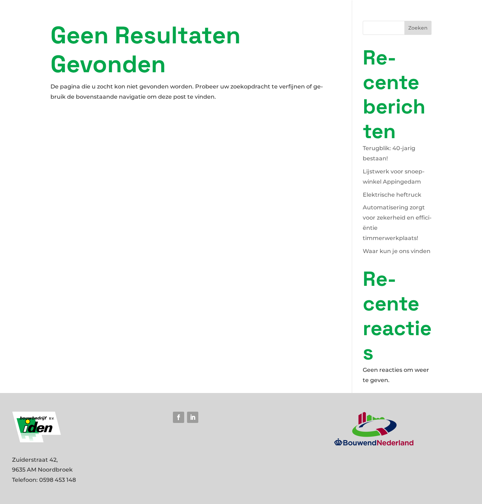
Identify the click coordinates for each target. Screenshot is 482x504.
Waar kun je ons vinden (396, 251)
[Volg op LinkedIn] (192, 417)
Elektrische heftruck (392, 194)
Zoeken (418, 28)
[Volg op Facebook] (178, 417)
